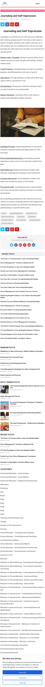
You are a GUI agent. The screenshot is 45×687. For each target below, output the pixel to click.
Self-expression (35, 220)
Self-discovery (21, 220)
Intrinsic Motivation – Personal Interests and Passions (18, 551)
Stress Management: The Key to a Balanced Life (16, 263)
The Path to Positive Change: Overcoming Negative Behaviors (21, 326)
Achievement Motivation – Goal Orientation (14, 473)
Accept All (22, 672)
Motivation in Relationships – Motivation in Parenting (17, 641)
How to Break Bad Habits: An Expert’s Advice (15, 338)
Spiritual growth (7, 223)
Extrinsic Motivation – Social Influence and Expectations (18, 536)
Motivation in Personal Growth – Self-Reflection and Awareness (21, 630)
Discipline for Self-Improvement (10, 525)
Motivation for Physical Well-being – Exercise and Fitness (19, 576)
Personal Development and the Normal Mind (25, 413)
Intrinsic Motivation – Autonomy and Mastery (15, 544)
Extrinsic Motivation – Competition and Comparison (17, 533)
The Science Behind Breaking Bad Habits (14, 314)
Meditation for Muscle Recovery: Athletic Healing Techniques (21, 351)
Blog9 (2, 514)
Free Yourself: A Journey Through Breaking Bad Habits (19, 279)
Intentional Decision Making (9, 540)
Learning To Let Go (6, 555)
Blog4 (2, 507)
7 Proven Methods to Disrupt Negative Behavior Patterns (20, 330)
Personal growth (7, 220)
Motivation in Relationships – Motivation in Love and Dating (19, 638)
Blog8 (2, 510)
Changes (3, 521)
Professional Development (9, 652)
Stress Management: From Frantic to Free (15, 318)
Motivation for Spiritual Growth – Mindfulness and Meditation (20, 597)
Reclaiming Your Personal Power (11, 357)
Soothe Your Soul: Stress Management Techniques (18, 271)
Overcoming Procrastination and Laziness (14, 645)
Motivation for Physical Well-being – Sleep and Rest (17, 583)
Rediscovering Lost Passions (10, 375)
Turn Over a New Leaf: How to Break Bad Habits (16, 287)
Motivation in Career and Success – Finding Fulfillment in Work (20, 614)
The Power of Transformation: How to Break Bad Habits (19, 259)
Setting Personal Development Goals (13, 363)
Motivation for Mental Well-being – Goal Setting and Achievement (22, 562)
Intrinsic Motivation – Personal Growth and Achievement (18, 547)
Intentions (20, 216)
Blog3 (2, 503)
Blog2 (2, 499)
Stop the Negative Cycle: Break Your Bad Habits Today (19, 334)
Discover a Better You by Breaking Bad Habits (16, 310)
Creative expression (16, 213)
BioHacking (4, 488)
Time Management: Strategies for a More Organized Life (20, 369)
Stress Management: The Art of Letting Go (15, 306)
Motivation (3, 559)
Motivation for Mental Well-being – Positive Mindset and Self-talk (21, 572)
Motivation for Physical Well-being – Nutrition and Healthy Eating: (21, 580)
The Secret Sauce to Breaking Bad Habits (14, 283)
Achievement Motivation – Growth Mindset (14, 477)
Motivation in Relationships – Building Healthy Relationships (19, 634)
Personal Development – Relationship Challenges (27, 423)
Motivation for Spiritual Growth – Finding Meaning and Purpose (21, 593)
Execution (3, 529)
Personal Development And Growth (12, 649)
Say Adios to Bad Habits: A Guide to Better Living (17, 275)
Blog (1, 492)
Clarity (3, 213)
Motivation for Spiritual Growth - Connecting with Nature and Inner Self (22, 11)
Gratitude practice (7, 216)
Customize (22, 678)
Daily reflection (31, 213)
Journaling (31, 216)
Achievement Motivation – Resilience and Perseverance (18, 481)
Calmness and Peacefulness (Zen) (11, 518)
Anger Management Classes (10, 396)
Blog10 (2, 495)
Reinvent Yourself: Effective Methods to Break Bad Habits (20, 301)
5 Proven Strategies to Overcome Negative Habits (17, 267)
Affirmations (4, 484)
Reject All (22, 683)
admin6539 (3, 19)
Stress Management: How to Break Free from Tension (19, 291)
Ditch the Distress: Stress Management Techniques (18, 322)
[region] (22, 671)
